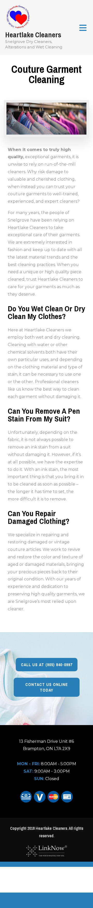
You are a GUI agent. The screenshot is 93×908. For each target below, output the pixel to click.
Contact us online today (46, 687)
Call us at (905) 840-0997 (46, 664)
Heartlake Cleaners (33, 35)
